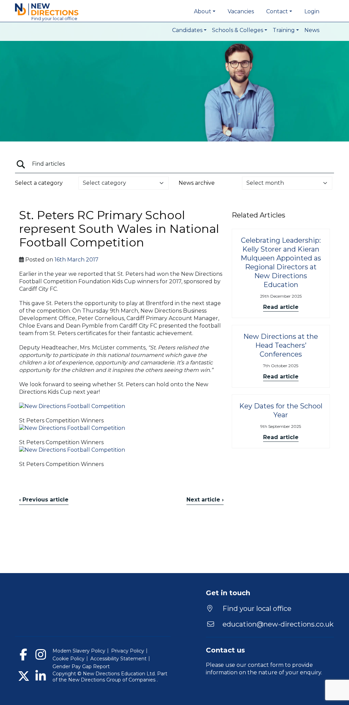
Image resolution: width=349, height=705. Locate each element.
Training (284, 30)
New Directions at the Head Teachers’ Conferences (280, 345)
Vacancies (241, 11)
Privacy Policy (127, 651)
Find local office (54, 18)
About (202, 11)
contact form (266, 665)
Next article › (205, 499)
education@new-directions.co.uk (278, 624)
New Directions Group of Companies (112, 680)
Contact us (225, 650)
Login (311, 11)
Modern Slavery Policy (78, 651)
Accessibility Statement (118, 659)
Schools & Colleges (237, 30)
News (311, 30)
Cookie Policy (68, 659)
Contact (277, 11)
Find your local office (256, 608)
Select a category (39, 183)
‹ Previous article (44, 499)
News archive (197, 183)
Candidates (187, 30)
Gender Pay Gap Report (81, 666)
